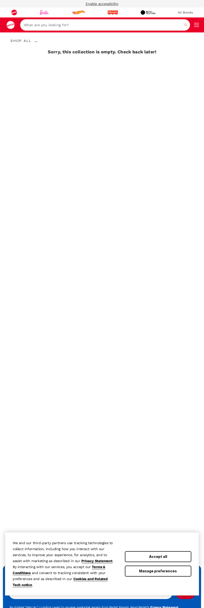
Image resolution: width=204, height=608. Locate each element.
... (35, 40)
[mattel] (14, 12)
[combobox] (105, 25)
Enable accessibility (102, 3)
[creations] (148, 12)
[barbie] (44, 12)
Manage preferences (158, 571)
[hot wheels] (78, 12)
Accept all (158, 556)
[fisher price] (112, 12)
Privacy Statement (96, 561)
